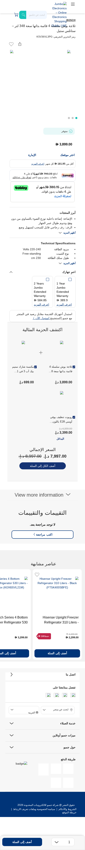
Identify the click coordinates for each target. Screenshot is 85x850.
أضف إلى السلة (22, 842)
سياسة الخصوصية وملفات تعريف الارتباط (34, 809)
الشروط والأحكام (67, 809)
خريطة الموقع (69, 812)
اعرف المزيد (37, 163)
